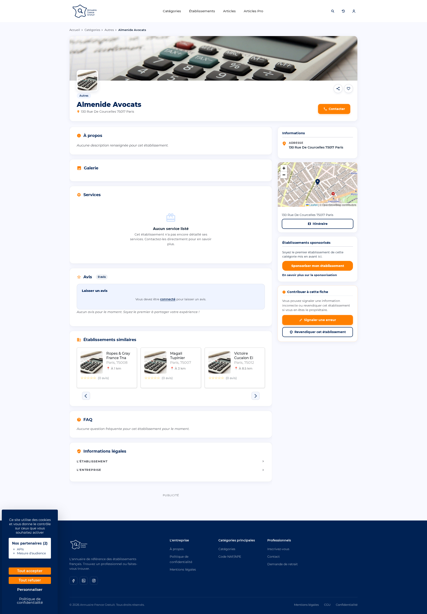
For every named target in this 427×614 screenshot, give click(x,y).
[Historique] (343, 11)
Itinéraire (320, 224)
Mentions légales (183, 569)
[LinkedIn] (84, 581)
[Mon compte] (354, 11)
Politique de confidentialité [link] (30, 601)
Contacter (337, 109)
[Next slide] (256, 396)
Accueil (74, 30)
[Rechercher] (332, 11)
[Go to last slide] (86, 396)
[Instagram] (94, 581)
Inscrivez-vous (278, 549)
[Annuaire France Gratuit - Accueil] (84, 11)
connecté (167, 299)
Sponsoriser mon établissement (317, 266)
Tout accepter (29, 571)
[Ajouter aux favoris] (348, 88)
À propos (177, 549)
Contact (273, 557)
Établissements (202, 11)
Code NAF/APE (229, 557)
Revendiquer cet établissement (320, 332)
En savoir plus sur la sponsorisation (309, 275)
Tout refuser (30, 580)
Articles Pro (253, 11)
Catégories (172, 11)
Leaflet (313, 205)
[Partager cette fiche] (338, 88)
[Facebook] (73, 581)
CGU (327, 604)
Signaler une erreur (320, 320)
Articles (229, 11)
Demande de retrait (282, 564)
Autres (109, 30)
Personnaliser (29, 590)
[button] (317, 182)
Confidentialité (347, 604)
